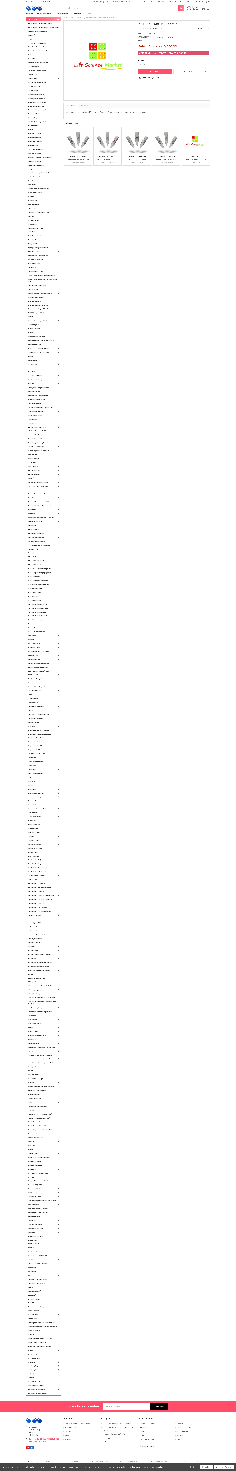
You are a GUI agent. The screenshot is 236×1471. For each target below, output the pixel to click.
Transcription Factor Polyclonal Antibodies (42, 1323)
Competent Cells (33, 702)
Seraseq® (31, 1232)
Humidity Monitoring (35, 939)
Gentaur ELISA (33, 852)
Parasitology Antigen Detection (38, 451)
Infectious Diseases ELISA (37, 431)
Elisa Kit (30, 777)
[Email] (144, 77)
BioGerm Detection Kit (35, 259)
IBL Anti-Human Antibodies (37, 427)
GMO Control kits (33, 856)
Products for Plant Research (37, 1106)
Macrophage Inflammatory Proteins (40, 1012)
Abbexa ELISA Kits (34, 470)
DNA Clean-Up (33, 78)
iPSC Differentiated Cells (36, 978)
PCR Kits (31, 1071)
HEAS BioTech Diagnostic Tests (38, 122)
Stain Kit (31, 216)
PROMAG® (31, 1110)
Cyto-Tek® (31, 726)
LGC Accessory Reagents (36, 1008)
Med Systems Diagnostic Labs (38, 388)
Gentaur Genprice (34, 118)
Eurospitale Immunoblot (36, 94)
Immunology (32, 958)
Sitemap (68, 1439)
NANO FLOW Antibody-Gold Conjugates (41, 1047)
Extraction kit (32, 813)
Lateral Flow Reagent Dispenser (39, 994)
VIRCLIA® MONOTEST (35, 1382)
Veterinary (31, 1362)
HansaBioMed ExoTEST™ (36, 903)
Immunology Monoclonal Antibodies (40, 962)
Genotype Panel (33, 840)
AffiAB (30, 39)
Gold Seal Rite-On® (34, 860)
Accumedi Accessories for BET (38, 502)
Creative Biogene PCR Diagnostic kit (40, 293)
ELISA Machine (33, 317)
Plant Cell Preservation (35, 181)
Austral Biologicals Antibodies (38, 604)
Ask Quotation (62, 14)
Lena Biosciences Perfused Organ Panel (41, 998)
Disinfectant (32, 757)
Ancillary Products (34, 391)
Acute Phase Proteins (35, 236)
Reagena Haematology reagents (39, 1173)
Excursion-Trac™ (33, 801)
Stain (29, 1275)
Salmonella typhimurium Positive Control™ (42, 1201)
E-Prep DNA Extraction (35, 773)
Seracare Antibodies (35, 1224)
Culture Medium (33, 722)
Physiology (31, 1082)
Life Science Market (147, 1424)
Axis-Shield (32, 624)
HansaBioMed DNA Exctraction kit (39, 887)
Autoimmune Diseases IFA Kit (38, 395)
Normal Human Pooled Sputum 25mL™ (41, 1063)
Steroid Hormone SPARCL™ (37, 1283)
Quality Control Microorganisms (39, 189)
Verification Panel (34, 1358)
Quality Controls (33, 1153)
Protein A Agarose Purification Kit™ (40, 1114)
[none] (100, 57)
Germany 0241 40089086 (41, 1462)
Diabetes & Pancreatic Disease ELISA (41, 407)
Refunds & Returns (141, 1456)
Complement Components (37, 285)
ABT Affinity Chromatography (38, 486)
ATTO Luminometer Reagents (38, 580)
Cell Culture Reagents (35, 679)
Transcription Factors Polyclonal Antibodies (42, 1326)
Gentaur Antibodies (34, 844)
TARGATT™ (31, 1303)
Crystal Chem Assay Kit (36, 297)
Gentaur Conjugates (35, 848)
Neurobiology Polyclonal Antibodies (40, 1055)
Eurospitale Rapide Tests (36, 98)
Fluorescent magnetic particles (38, 110)
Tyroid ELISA (32, 372)
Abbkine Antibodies (34, 474)
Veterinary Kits (33, 1370)
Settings (193, 1467)
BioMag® (31, 639)
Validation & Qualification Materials (40, 1346)
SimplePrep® (32, 1252)
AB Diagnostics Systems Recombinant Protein (43, 27)
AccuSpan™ (32, 513)
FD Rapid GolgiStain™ (35, 817)
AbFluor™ (31, 478)
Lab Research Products (36, 149)
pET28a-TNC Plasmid (107, 156)
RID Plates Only (33, 360)
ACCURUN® (32, 510)
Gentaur (143, 1431)
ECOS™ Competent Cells (36, 313)
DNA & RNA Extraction (35, 761)
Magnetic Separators (35, 161)
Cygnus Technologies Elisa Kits (39, 309)
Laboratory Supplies (35, 990)
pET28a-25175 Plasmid (166, 156)
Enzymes (31, 785)
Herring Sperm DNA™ (35, 923)
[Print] (149, 77)
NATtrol (30, 1051)
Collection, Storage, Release (37, 70)
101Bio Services (33, 466)
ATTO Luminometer (34, 576)
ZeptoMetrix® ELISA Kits (36, 1389)
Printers (30, 1102)
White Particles (33, 232)
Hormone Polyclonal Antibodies (38, 935)
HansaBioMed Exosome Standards (40, 899)
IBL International (147, 1439)
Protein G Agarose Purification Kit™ (40, 1130)
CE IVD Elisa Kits (33, 675)
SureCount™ (32, 1295)
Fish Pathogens (33, 828)
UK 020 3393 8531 (130, 1462)
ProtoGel (31, 1141)
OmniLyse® (32, 1067)
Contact (77, 14)
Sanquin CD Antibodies (36, 447)
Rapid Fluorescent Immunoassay (39, 1157)
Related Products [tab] (73, 123)
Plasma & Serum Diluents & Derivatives (41, 1086)
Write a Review (203, 28)
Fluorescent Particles (35, 114)
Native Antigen (182, 1431)
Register (207, 2)
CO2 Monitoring (33, 698)
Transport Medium (34, 1330)
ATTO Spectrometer (34, 600)
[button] (191, 71)
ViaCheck (31, 1374)
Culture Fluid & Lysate (35, 718)
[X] (153, 77)
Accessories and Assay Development (40, 494)
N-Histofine (32, 1039)
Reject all (206, 1467)
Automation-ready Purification (38, 51)
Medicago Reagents (35, 344)
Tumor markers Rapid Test (37, 1342)
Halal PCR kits (32, 880)
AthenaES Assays (34, 557)
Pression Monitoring (35, 1098)
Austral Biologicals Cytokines (38, 608)
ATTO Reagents (33, 596)
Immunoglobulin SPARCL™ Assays (39, 954)
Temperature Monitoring (36, 1307)
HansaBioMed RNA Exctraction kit (39, 911)
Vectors (30, 1350)
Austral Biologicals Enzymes (37, 612)
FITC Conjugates (33, 325)
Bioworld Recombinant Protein (38, 63)
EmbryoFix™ (32, 781)
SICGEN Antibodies (34, 1244)
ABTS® (30, 490)
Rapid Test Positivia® (35, 1165)
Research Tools (33, 200)
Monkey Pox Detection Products (39, 348)
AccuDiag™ (31, 35)
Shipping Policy (95, 1456)
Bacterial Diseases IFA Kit (36, 399)
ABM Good (144, 1435)
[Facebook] (140, 77)
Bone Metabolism (34, 263)
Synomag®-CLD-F (34, 220)
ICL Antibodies (33, 126)
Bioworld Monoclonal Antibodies (39, 59)
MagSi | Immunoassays (36, 165)
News (89, 14)
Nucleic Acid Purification (36, 177)
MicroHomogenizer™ (35, 1023)
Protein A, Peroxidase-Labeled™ (39, 1118)
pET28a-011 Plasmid (195, 156)
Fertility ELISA (32, 419)
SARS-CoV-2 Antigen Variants (38, 1208)
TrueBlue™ (31, 1334)
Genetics (31, 836)
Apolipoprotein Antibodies (37, 541)
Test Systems (32, 224)
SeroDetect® (32, 1240)
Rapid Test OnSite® (34, 1161)
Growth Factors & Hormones (37, 876)
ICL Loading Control (34, 137)
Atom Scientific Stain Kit (36, 47)
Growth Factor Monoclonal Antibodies (40, 868)
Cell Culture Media (34, 67)
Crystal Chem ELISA (34, 301)
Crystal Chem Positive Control (38, 305)
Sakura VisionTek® (34, 1197)
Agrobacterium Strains (35, 521)
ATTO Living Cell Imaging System (39, 573)
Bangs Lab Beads (34, 628)
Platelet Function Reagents (37, 1090)
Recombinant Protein (35, 1189)
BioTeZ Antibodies (34, 643)
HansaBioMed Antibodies (36, 883)
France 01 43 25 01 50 (69, 1462)
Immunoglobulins (34, 328)
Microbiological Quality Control (38, 173)
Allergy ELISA (32, 244)
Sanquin (180, 1424)
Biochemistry (32, 635)
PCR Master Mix (33, 1075)
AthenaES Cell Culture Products (38, 561)
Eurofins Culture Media (36, 793)
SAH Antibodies (33, 1193)
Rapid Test (31, 196)
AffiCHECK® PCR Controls (37, 43)
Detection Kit (32, 74)
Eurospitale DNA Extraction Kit (38, 82)
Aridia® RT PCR (33, 549)
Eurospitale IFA (33, 90)
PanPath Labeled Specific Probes (39, 352)
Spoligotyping (32, 1271)
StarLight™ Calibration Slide (37, 1279)
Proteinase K (32, 1134)
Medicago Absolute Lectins (37, 336)
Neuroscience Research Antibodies (40, 1059)
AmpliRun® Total (33, 529)
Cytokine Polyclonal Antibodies (38, 730)
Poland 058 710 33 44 (192, 1462)
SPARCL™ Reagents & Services (38, 1263)
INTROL (30, 974)
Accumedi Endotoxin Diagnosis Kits (40, 506)
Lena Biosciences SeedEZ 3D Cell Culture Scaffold (42, 1003)
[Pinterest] (158, 77)
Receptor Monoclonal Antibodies (39, 1181)
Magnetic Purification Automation (39, 157)
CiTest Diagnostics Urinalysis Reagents (41, 275)
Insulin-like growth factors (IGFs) (39, 970)
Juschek (31, 332)
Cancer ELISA (32, 267)
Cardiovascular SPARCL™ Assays (39, 671)
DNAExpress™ (32, 765)
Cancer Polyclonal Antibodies (38, 667)
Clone (30, 695)
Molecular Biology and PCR (37, 1035)
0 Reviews (84, 106)
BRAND (143, 1427)
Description (70, 106)
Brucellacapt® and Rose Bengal (38, 651)
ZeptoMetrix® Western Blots (37, 1393)
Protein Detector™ (34, 1122)
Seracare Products (34, 204)
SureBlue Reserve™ (34, 1291)
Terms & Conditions (49, 1456)
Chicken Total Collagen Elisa (37, 687)
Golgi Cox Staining (34, 864)
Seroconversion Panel (35, 1236)
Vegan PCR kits (33, 1354)
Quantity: (142, 60)
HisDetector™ (32, 927)
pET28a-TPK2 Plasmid (137, 156)
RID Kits (30, 356)
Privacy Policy (187, 1456)
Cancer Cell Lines (34, 659)
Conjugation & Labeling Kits (37, 706)
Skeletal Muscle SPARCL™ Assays (39, 1256)
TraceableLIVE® (33, 1315)
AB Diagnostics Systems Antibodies (40, 23)
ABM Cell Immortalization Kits (38, 482)
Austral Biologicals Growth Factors (39, 616)
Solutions (31, 1260)
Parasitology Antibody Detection (39, 443)
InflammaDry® (33, 145)
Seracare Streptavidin (35, 1228)
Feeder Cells (32, 820)
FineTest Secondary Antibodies (38, 321)
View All (180, 1439)
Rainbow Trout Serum (35, 192)
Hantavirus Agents (34, 915)
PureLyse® (31, 1145)
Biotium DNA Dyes (34, 647)
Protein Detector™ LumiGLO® (38, 1126)
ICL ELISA (31, 129)
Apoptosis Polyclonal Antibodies (39, 545)
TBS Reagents (33, 364)
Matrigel (31, 169)
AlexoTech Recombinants (36, 240)
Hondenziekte (147, 1446)
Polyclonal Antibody (34, 1094)
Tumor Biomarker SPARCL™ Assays (40, 1338)
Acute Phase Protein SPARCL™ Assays (41, 517)
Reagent (31, 1177)
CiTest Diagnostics (184, 1427)
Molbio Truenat (33, 1031)
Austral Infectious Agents (36, 620)
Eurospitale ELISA (34, 86)
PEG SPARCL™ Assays (35, 1079)
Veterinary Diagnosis (35, 1366)
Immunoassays (33, 950)
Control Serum (33, 289)
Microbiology (32, 1019)
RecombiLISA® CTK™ (35, 1185)
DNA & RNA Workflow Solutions (38, 14)
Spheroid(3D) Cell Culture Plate (38, 212)
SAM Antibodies (33, 1204)
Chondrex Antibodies (35, 691)
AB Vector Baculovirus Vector (37, 31)
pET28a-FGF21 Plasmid (78, 156)
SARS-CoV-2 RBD (34, 1216)
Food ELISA (32, 423)
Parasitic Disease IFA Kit (36, 439)
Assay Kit (31, 553)
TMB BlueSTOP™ (33, 1311)
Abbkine (180, 1435)
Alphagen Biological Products (38, 248)
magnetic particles (34, 153)
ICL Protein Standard (35, 141)
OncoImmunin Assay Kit (36, 380)
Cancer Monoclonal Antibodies (38, 663)
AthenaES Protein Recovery (37, 565)
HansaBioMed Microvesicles (37, 907)
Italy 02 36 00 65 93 (100, 1462)
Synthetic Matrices (34, 1299)
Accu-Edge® (32, 498)
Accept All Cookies (223, 1467)
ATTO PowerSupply (34, 592)
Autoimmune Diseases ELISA (38, 255)
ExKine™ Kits (32, 805)
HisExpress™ (32, 931)
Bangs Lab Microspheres (36, 632)
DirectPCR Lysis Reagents (36, 754)
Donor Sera (32, 769)
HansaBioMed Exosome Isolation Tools (41, 895)
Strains (30, 1287)
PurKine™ (31, 1149)
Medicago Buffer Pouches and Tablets (41, 340)
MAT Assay (32, 1016)
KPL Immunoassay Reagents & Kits (40, 986)
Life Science (32, 462)
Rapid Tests (32, 1169)
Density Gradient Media (36, 738)
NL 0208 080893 (160, 1462)
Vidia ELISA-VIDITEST (35, 376)
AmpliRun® (32, 525)
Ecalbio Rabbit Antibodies (36, 411)
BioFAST (30, 55)
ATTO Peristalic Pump (35, 588)
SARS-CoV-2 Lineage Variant (38, 1212)
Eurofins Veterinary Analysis (37, 797)
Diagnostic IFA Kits (34, 750)
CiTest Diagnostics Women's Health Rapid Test (42, 280)
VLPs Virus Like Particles (36, 1386)
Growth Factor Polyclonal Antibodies (40, 872)
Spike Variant (32, 1267)
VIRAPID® (31, 1378)
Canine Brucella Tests (35, 271)
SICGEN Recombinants (35, 1248)
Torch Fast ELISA (33, 368)
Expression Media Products (37, 809)
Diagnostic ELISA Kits (35, 746)
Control (30, 710)
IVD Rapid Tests (33, 982)
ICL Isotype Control (34, 133)
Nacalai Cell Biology (34, 1043)
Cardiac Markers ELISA (35, 403)
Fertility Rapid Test (34, 824)
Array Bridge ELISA (34, 252)
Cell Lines (31, 683)
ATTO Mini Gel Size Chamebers (38, 584)
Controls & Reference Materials (39, 714)
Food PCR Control (34, 832)
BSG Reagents (33, 655)
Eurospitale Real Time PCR (37, 102)
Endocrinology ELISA (35, 415)
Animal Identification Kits (36, 533)
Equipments (32, 789)
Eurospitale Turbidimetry (36, 106)
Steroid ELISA (32, 454)
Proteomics (32, 185)
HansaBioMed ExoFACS (36, 891)
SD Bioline (31, 1220)
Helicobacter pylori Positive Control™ (40, 919)
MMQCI (30, 1027)
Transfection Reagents (36, 228)
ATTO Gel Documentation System (39, 569)
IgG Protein (31, 946)
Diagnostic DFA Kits (34, 742)
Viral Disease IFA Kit (34, 458)
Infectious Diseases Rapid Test (38, 966)
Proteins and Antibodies (36, 1138)
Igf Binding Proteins (34, 942)
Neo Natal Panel (33, 435)
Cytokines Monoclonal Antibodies (39, 734)
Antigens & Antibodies (36, 537)
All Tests (31, 384)
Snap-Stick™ (32, 208)
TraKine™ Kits (32, 1319)
